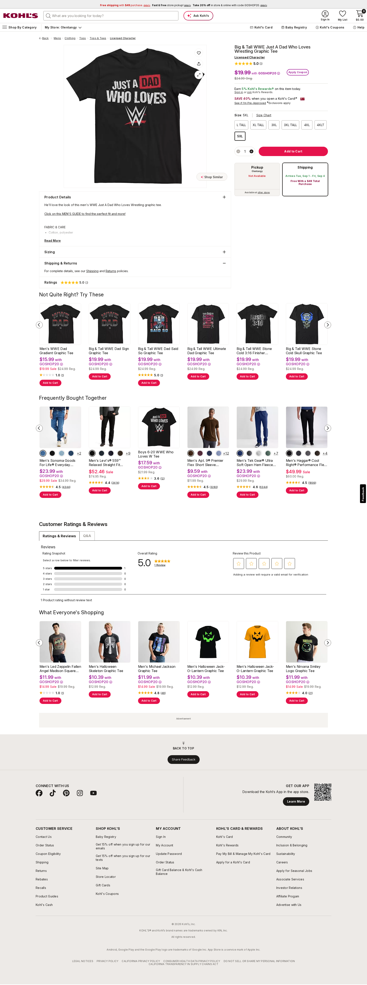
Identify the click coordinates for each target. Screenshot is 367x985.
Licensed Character (123, 38)
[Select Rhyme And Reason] (101, 453)
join (249, 92)
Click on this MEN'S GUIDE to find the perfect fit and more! (85, 214)
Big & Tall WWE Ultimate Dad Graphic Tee (206, 351)
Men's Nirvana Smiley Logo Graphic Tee (303, 668)
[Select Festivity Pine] (268, 453)
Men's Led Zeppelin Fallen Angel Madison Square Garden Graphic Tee (60, 668)
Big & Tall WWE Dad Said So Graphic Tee (158, 351)
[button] (248, 63)
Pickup (257, 167)
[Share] (199, 64)
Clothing (70, 38)
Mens (57, 38)
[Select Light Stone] (61, 453)
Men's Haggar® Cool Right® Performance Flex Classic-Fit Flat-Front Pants (306, 462)
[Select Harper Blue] (218, 453)
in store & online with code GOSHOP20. (230, 5)
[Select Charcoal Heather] (249, 453)
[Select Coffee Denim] (120, 453)
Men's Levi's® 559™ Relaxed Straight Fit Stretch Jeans (105, 462)
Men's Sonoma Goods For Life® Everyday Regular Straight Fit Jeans (60, 462)
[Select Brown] (317, 453)
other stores (264, 192)
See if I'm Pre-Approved (250, 103)
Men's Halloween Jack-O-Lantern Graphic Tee (206, 668)
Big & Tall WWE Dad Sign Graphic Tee (109, 351)
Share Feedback (183, 759)
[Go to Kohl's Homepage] (20, 15)
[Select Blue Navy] (209, 453)
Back (47, 38)
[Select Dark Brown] (190, 453)
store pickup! (171, 5)
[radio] (257, 179)
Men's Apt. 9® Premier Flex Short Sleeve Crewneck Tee (205, 462)
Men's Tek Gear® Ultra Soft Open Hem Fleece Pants (255, 462)
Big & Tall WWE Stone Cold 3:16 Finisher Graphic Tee (254, 351)
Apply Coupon (297, 72)
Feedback (363, 494)
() (62, 375)
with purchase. (125, 5)
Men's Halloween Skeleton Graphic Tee (106, 668)
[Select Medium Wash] (43, 453)
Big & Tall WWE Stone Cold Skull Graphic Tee (304, 351)
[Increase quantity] (251, 151)
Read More (52, 240)
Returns (111, 271)
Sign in (238, 92)
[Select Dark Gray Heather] (298, 453)
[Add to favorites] (199, 52)
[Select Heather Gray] (308, 453)
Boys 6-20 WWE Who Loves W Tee (156, 454)
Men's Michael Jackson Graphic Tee (157, 668)
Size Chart (263, 115)
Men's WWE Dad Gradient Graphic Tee (56, 351)
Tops (82, 38)
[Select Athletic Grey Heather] (258, 453)
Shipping (305, 167)
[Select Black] (52, 453)
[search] (48, 15)
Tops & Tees (98, 38)
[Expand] (199, 75)
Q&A (87, 536)
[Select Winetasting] (200, 453)
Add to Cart (50, 382)
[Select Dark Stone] (71, 453)
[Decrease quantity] (238, 151)
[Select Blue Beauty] (240, 453)
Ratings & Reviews (59, 536)
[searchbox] (110, 15)
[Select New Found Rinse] (110, 453)
